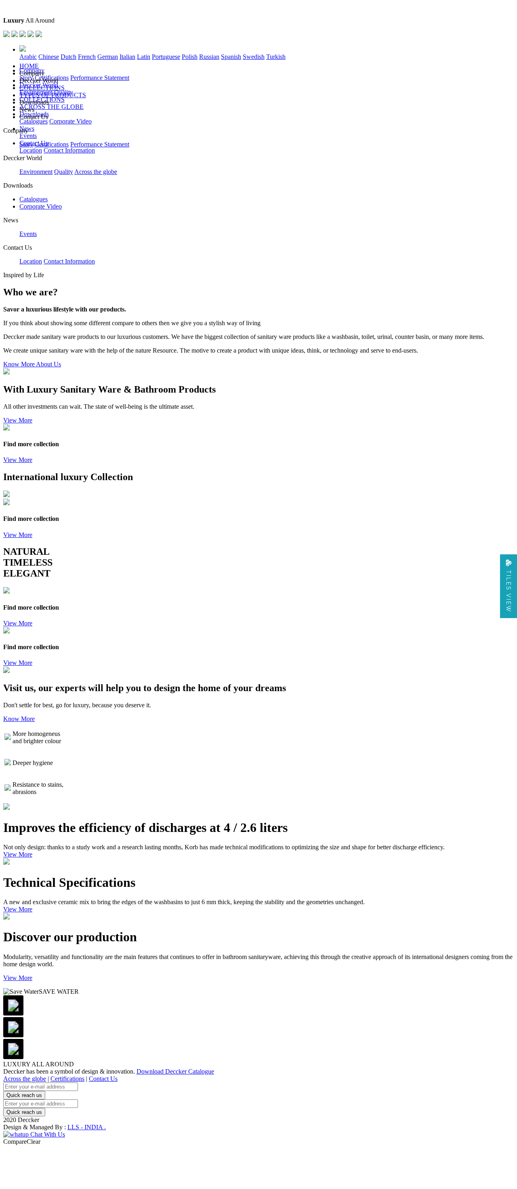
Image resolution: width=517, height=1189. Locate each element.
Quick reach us (24, 1095)
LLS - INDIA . (86, 1127)
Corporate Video (70, 121)
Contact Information (69, 150)
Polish (190, 56)
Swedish (254, 56)
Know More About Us (32, 364)
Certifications (52, 144)
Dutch (68, 56)
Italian (127, 56)
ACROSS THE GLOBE (51, 106)
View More (17, 420)
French (87, 56)
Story (26, 144)
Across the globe (95, 171)
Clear (33, 1141)
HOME (29, 66)
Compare (15, 1141)
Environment (36, 171)
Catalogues (33, 121)
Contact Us (103, 1078)
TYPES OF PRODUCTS (52, 95)
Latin (143, 56)
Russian (209, 56)
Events (28, 135)
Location (30, 150)
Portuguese (166, 56)
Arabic (28, 56)
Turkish (276, 56)
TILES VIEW (508, 590)
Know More (19, 718)
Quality (63, 171)
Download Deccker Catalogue (175, 1071)
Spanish (231, 56)
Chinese (48, 56)
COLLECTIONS (42, 87)
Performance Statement (99, 77)
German (107, 56)
